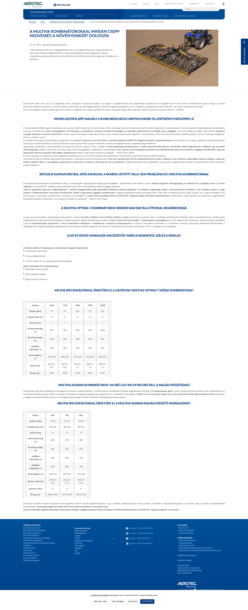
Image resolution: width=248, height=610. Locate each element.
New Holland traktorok (31, 528)
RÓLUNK (146, 4)
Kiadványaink (184, 528)
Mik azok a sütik (100, 601)
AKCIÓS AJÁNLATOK (138, 16)
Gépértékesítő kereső (174, 4)
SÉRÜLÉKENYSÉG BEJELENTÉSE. (189, 570)
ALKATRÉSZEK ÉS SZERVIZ (184, 16)
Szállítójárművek (29, 553)
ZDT (76, 551)
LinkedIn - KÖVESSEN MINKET (141, 543)
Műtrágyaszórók (29, 548)
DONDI (77, 536)
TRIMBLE (78, 548)
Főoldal (32, 22)
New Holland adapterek (32, 533)
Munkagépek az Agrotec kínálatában (67, 22)
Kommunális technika (31, 555)
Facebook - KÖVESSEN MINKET (141, 528)
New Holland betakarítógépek (34, 530)
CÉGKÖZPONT (194, 4)
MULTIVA (78, 543)
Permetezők (27, 550)
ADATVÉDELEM (183, 565)
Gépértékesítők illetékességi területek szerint (195, 548)
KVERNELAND (80, 533)
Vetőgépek (27, 545)
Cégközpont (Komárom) (187, 540)
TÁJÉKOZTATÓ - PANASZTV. (188, 568)
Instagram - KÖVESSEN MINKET (141, 533)
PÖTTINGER (79, 546)
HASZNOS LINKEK (184, 560)
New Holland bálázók (31, 535)
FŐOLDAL (133, 4)
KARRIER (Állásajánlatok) (186, 555)
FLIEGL (77, 538)
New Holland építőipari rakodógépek (36, 538)
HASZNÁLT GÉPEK (160, 16)
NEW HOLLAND (81, 531)
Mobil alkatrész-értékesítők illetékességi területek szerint (200, 550)
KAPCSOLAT (209, 4)
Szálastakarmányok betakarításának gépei (39, 543)
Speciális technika (29, 558)
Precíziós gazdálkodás (31, 560)
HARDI (77, 553)
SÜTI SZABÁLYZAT (184, 573)
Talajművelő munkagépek (32, 540)
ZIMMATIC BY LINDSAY (84, 541)
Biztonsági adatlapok (186, 530)
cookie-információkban (100, 595)
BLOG (157, 4)
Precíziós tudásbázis (186, 533)
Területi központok (185, 543)
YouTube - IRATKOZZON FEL (140, 538)
